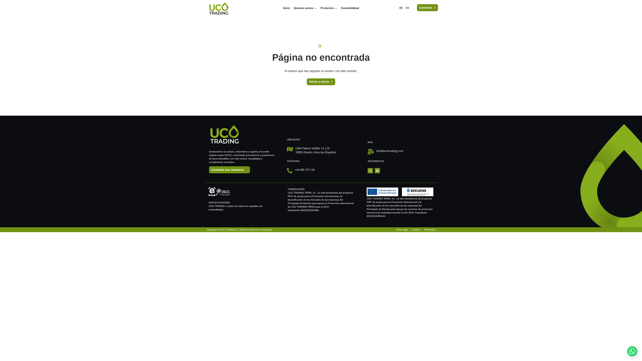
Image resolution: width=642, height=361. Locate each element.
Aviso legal (402, 229)
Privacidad (429, 229)
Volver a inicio (319, 81)
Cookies (416, 229)
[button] (632, 351)
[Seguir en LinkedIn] (377, 170)
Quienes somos (303, 8)
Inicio (286, 8)
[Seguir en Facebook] (370, 170)
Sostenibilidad (350, 8)
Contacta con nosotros (227, 169)
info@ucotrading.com (389, 151)
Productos (327, 8)
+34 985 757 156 (305, 170)
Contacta (425, 7)
